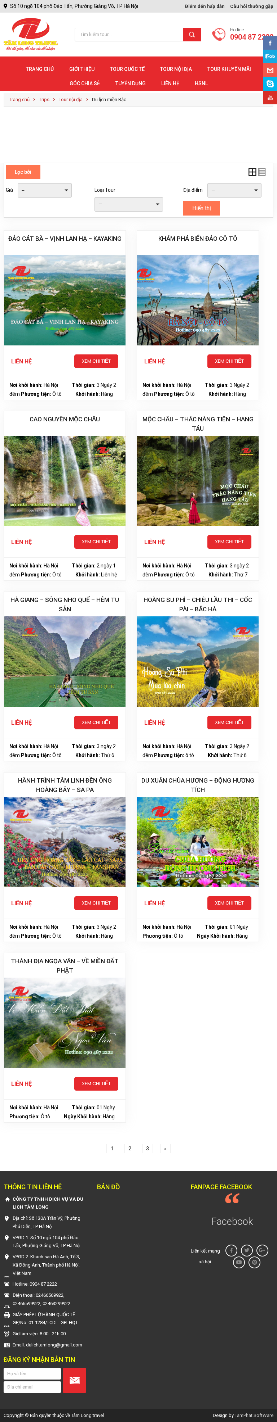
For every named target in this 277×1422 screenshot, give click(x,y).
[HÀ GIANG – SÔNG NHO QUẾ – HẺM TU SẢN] (65, 661)
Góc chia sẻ (85, 83)
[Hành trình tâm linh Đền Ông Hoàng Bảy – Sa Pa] (65, 842)
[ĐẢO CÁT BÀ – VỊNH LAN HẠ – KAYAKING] (65, 300)
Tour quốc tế (127, 69)
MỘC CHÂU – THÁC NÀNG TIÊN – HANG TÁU (198, 424)
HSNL (201, 83)
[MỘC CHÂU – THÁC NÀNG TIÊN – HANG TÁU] (198, 481)
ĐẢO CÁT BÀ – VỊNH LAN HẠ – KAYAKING (65, 238)
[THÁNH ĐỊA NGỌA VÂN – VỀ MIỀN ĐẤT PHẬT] (65, 1023)
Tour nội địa (176, 69)
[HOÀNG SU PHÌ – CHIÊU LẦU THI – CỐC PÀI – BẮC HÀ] (198, 661)
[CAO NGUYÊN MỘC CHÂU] (65, 481)
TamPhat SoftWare (254, 1415)
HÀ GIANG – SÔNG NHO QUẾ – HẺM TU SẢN (64, 604)
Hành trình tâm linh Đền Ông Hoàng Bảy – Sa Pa (65, 785)
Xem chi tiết (96, 361)
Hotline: (251, 34)
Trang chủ (40, 69)
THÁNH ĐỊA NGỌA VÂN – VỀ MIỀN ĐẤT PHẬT (65, 965)
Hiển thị (201, 208)
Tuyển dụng (130, 83)
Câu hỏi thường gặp (251, 6)
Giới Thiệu (81, 69)
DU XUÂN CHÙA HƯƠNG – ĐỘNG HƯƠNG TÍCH (197, 785)
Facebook (232, 1221)
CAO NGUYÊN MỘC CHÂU (65, 419)
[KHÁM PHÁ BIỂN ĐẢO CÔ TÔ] (198, 300)
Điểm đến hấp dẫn (205, 6)
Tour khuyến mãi (229, 69)
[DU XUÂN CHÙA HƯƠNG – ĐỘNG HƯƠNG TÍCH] (198, 842)
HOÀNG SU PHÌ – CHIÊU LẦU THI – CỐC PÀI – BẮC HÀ (198, 604)
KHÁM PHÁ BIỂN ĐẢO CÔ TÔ (197, 238)
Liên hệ (170, 83)
